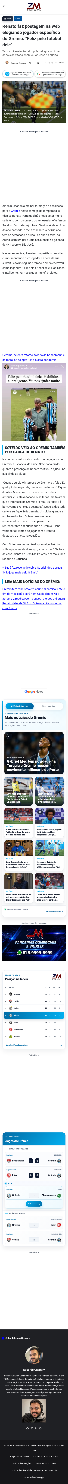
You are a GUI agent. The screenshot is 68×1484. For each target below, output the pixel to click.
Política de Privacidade (22, 1470)
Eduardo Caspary (18, 63)
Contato (52, 1463)
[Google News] (34, 691)
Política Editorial (51, 1456)
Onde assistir (32, 1204)
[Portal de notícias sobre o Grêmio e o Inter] (34, 7)
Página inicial (16, 1456)
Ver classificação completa (34, 1045)
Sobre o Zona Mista (33, 1456)
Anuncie (53, 1470)
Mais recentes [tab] (48, 706)
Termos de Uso (40, 1470)
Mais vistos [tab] (20, 706)
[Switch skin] (4, 8)
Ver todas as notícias (54, 911)
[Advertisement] (34, 168)
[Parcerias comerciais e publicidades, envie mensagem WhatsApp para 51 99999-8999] (34, 943)
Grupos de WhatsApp (34, 1477)
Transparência (40, 1463)
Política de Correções (21, 1463)
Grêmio (18, 19)
